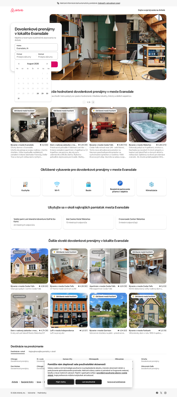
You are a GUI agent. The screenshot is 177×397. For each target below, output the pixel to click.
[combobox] (36, 48)
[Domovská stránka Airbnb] (17, 10)
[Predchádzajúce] (84, 102)
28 (38, 93)
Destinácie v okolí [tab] (18, 351)
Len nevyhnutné (88, 382)
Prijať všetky (61, 382)
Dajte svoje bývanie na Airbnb (151, 10)
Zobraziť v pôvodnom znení (109, 3)
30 (47, 93)
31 (18, 98)
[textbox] (25, 56)
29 (42, 93)
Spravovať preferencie (116, 382)
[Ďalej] (93, 102)
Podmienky (42, 393)
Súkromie (31, 393)
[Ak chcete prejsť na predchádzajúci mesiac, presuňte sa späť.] (19, 64)
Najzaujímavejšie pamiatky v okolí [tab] (42, 351)
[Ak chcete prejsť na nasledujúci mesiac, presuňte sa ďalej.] (47, 64)
